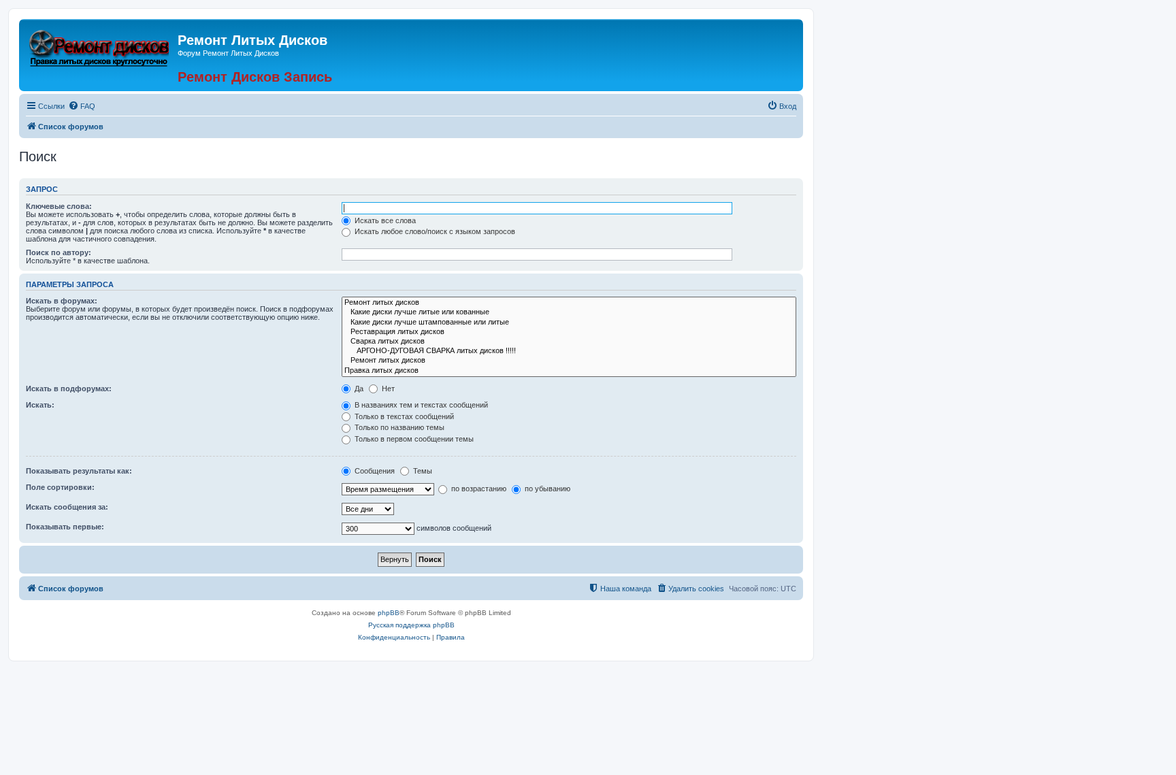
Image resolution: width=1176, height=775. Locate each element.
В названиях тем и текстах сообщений (420, 405)
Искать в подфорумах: (69, 388)
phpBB (388, 612)
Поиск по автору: (58, 252)
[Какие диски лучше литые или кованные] (569, 312)
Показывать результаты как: (79, 471)
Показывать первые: (65, 527)
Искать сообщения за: (67, 507)
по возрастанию (477, 488)
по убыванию (546, 488)
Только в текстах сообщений (403, 416)
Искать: (40, 405)
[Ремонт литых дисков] (569, 303)
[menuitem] (81, 106)
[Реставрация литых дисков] (569, 332)
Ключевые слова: (59, 206)
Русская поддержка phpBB (411, 625)
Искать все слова (384, 220)
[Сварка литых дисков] (569, 341)
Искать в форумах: (61, 301)
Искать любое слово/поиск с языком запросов (434, 231)
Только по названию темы (398, 427)
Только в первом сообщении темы (413, 439)
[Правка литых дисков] (569, 371)
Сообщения (374, 471)
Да (358, 388)
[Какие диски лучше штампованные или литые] (569, 322)
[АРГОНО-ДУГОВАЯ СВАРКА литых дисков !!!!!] (569, 351)
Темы (421, 471)
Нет (387, 388)
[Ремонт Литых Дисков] (100, 46)
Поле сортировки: (60, 487)
